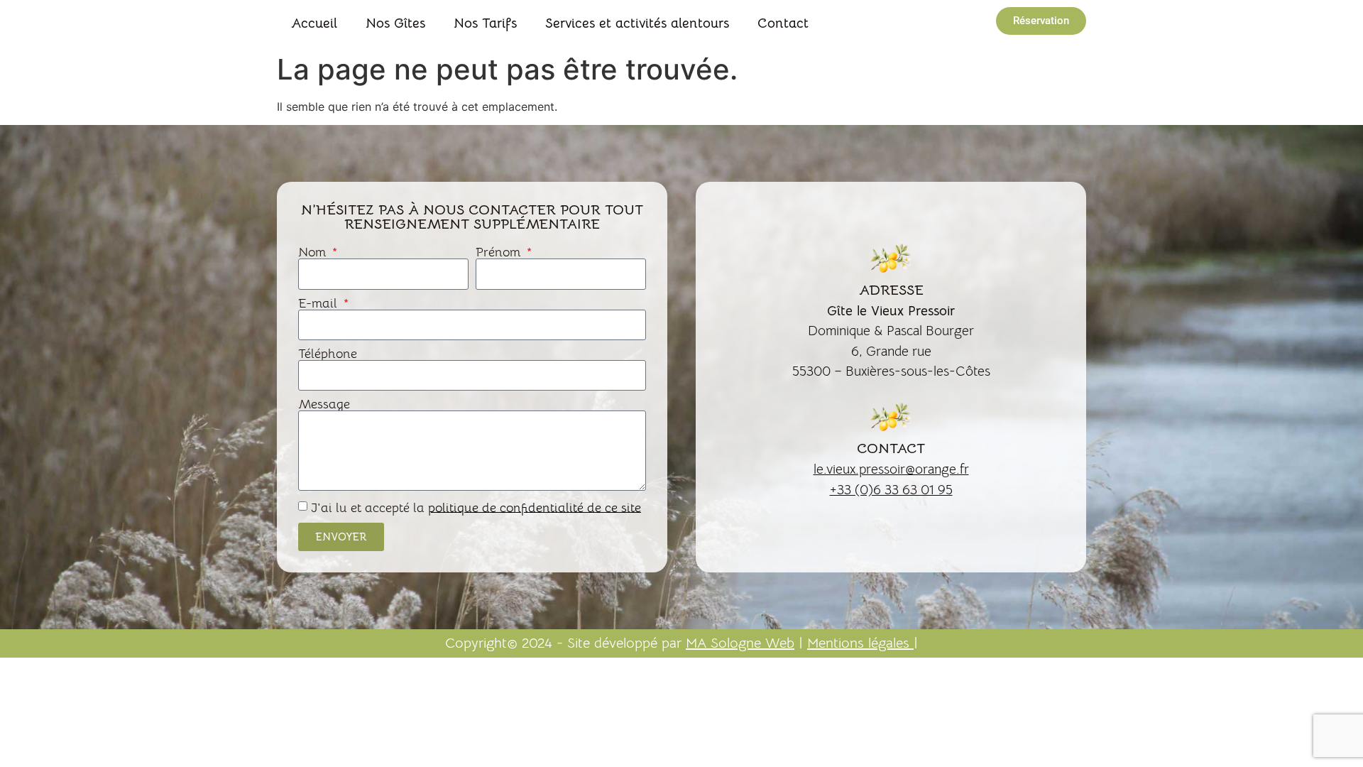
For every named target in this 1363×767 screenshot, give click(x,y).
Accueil (314, 23)
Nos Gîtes (395, 23)
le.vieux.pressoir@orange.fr (891, 469)
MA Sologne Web (740, 643)
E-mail (319, 303)
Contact (783, 23)
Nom (313, 252)
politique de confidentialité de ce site (534, 507)
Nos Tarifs (485, 23)
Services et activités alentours (637, 23)
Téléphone (327, 353)
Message (324, 404)
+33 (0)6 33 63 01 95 (891, 490)
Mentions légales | (862, 643)
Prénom (500, 252)
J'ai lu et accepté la (476, 507)
